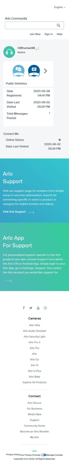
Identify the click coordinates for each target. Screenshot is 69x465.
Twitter (31, 308)
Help (59, 34)
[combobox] (34, 25)
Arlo (34, 354)
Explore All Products (34, 382)
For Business (34, 408)
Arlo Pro (34, 348)
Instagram (45, 308)
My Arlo (5, 2)
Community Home (34, 426)
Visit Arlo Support (14, 211)
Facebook (24, 308)
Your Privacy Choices (30, 455)
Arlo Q (34, 365)
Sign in (49, 34)
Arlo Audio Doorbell (34, 331)
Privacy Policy (13, 455)
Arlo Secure (34, 403)
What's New (34, 414)
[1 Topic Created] (34, 71)
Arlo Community (16, 18)
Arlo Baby (34, 376)
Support (34, 420)
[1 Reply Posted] (19, 71)
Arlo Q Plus (34, 371)
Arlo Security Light (34, 336)
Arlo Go (34, 359)
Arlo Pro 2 (34, 342)
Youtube (38, 308)
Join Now (35, 34)
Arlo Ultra (34, 325)
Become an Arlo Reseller (34, 431)
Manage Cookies (54, 455)
